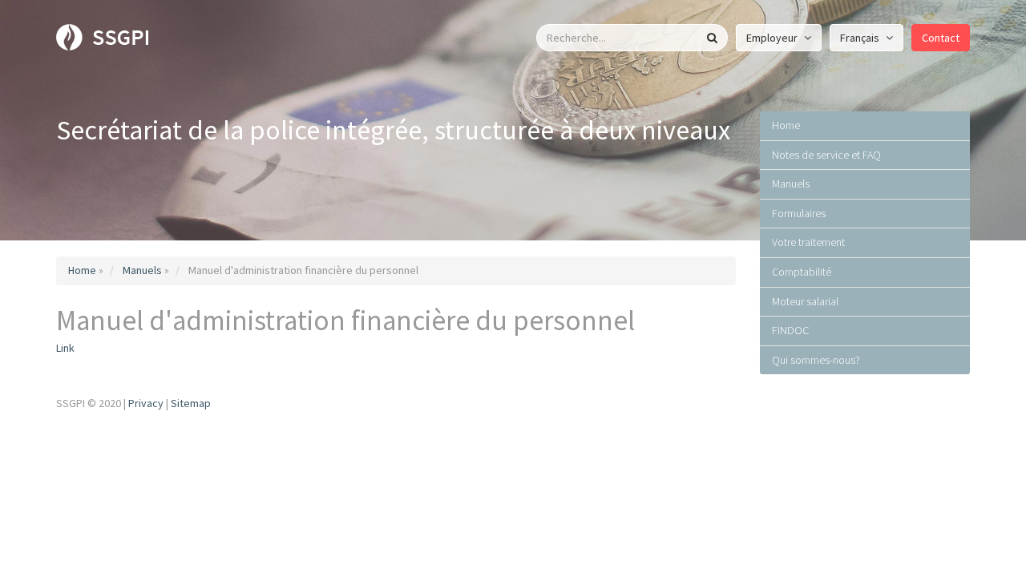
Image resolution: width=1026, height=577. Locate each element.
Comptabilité (801, 271)
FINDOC (790, 330)
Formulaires (799, 213)
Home (82, 270)
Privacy (146, 403)
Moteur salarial (805, 301)
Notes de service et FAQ (826, 154)
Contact (940, 37)
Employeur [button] (773, 37)
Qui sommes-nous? (816, 360)
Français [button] (861, 37)
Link (65, 348)
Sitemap (191, 403)
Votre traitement (808, 242)
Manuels (142, 270)
